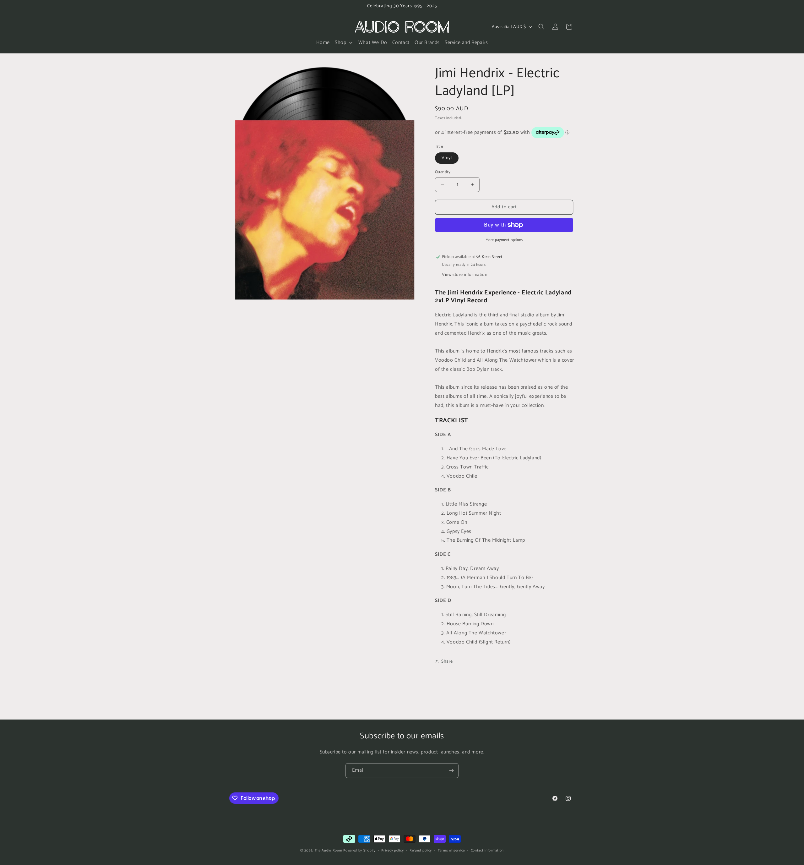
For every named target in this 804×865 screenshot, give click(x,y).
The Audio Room (328, 850)
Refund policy (421, 850)
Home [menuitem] (323, 42)
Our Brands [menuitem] (427, 42)
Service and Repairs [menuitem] (466, 42)
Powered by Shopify (359, 850)
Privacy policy (392, 850)
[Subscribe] (451, 770)
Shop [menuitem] (340, 42)
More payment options (504, 240)
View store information (464, 274)
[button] (541, 27)
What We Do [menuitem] (372, 42)
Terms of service (451, 850)
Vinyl (447, 158)
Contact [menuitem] (401, 42)
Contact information (487, 850)
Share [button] (447, 661)
